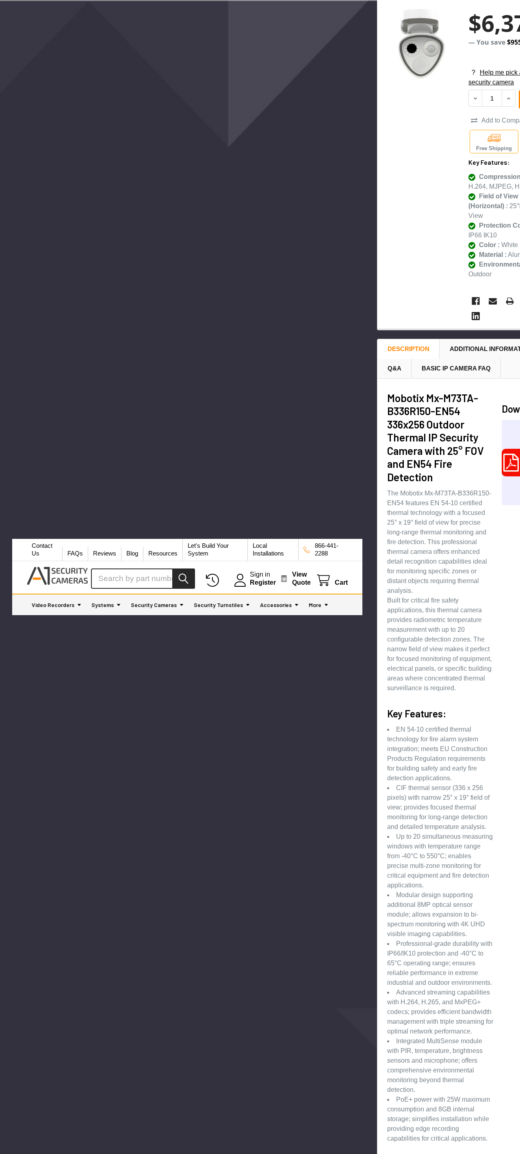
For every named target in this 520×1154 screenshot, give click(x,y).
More (315, 604)
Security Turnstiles (218, 604)
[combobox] (143, 578)
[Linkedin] (475, 316)
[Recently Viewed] (214, 580)
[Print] (510, 301)
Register (263, 582)
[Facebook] (475, 301)
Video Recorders (53, 604)
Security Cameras (154, 604)
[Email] (492, 301)
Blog (132, 553)
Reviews (104, 553)
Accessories (276, 604)
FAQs (75, 553)
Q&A (394, 368)
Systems (102, 604)
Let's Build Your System (208, 549)
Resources (163, 553)
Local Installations (268, 549)
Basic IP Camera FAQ (456, 368)
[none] (420, 43)
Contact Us (42, 549)
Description (408, 348)
